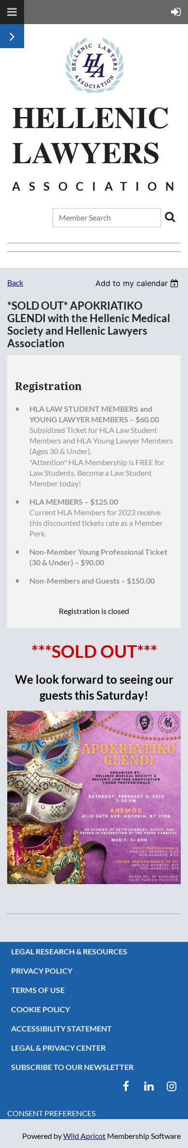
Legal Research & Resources (69, 951)
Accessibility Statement (61, 1028)
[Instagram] (171, 1086)
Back (15, 282)
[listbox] (138, 283)
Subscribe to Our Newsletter (72, 1066)
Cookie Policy (40, 1009)
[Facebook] (126, 1086)
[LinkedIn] (148, 1086)
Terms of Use (38, 989)
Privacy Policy (41, 970)
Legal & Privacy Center (58, 1047)
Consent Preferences (51, 1113)
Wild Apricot (84, 1135)
